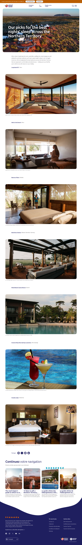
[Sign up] (76, 6)
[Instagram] (9, 533)
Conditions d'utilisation (54, 528)
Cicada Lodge (15, 397)
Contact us (51, 521)
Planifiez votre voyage (48, 6)
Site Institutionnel (68, 521)
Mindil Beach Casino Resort (18, 287)
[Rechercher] (73, 6)
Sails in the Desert (16, 122)
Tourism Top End (67, 526)
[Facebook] (18, 453)
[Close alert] (80, 1)
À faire (40, 6)
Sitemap (51, 531)
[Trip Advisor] (19, 533)
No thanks (39, 1)
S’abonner (51, 524)
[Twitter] (13, 533)
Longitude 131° (15, 67)
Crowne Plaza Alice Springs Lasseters (21, 342)
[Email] (28, 453)
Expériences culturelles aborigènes (14, 529)
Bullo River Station (16, 232)
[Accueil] (8, 6)
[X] (22, 453)
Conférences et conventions (70, 524)
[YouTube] (16, 533)
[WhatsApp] (25, 453)
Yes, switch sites (30, 1)
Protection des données (54, 526)
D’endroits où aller (31, 6)
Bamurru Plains (15, 177)
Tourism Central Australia (69, 528)
